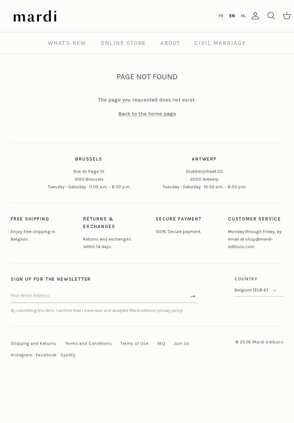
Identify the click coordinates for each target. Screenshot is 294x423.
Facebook (46, 354)
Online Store (123, 42)
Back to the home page (147, 113)
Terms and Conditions (88, 343)
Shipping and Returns (34, 343)
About (170, 42)
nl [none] (243, 15)
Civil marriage (220, 42)
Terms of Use (134, 343)
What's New (67, 42)
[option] (220, 16)
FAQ (161, 343)
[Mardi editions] (35, 16)
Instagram (21, 354)
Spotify (67, 354)
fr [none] (221, 15)
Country (246, 278)
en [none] (232, 15)
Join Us (181, 343)
